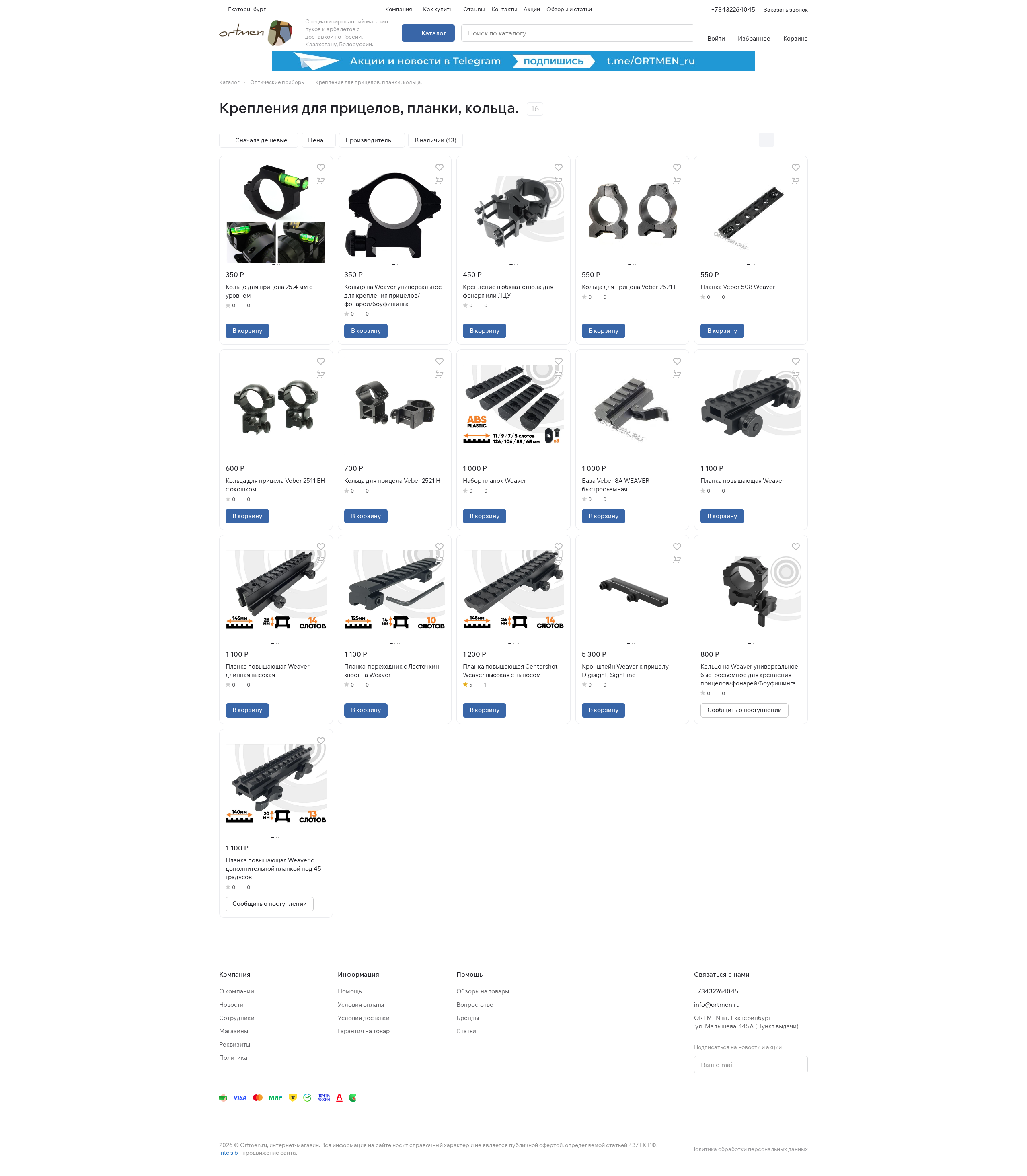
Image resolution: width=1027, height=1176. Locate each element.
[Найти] (684, 33)
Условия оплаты (361, 1004)
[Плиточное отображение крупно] (749, 140)
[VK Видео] (787, 1097)
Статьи (466, 1031)
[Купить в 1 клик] (321, 181)
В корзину (247, 331)
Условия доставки (364, 1018)
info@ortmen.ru (717, 1004)
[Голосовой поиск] (665, 33)
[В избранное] (321, 168)
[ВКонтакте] (690, 1097)
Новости (231, 1004)
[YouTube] (722, 1097)
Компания (235, 974)
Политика (233, 1057)
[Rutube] (771, 1097)
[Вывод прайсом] (800, 140)
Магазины (233, 1031)
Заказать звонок (786, 9)
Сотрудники (237, 1018)
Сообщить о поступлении (744, 710)
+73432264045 (733, 9)
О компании (236, 991)
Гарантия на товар (364, 1031)
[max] (803, 1097)
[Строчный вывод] (783, 140)
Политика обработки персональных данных (749, 1149)
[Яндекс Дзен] (755, 1097)
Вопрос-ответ (476, 1004)
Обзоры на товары (482, 991)
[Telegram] (706, 1097)
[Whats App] (739, 1097)
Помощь (350, 991)
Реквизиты (234, 1044)
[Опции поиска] (647, 33)
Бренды (467, 1018)
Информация (358, 974)
